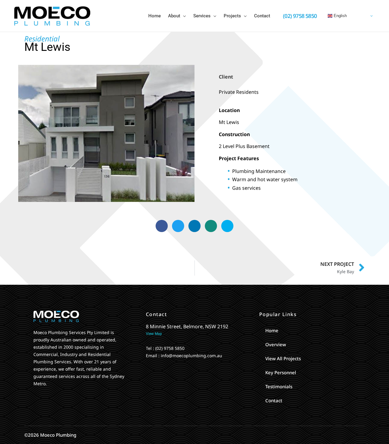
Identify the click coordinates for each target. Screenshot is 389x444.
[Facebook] (35, 396)
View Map (154, 334)
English (339, 15)
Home (271, 330)
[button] (183, 16)
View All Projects (283, 358)
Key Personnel (280, 372)
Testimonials (278, 386)
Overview (275, 344)
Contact (273, 400)
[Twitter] (45, 396)
